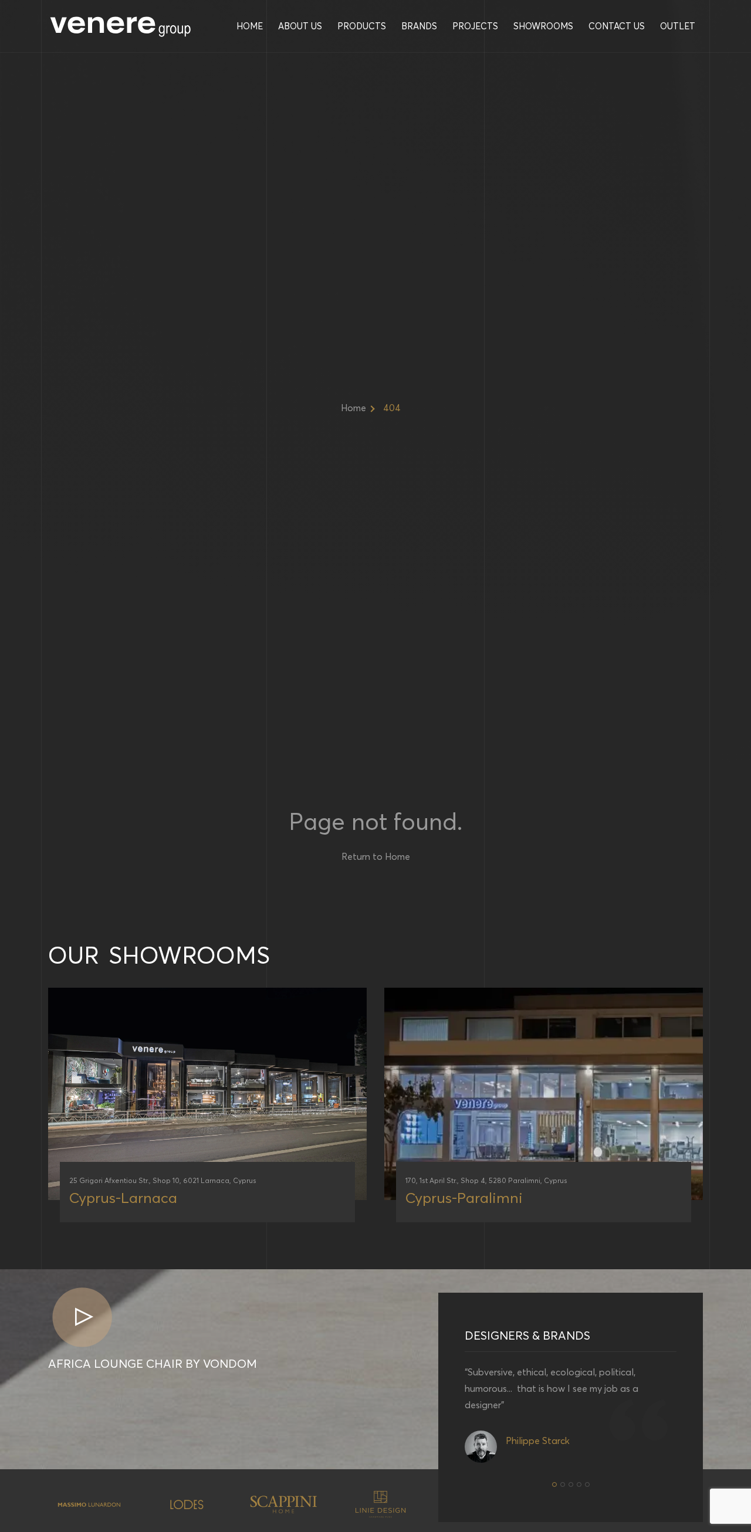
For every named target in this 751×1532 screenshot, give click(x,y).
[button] (554, 1484)
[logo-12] (381, 1504)
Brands (419, 26)
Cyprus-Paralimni (464, 1197)
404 (392, 407)
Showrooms (543, 26)
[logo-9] (90, 1504)
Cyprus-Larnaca (123, 1197)
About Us (300, 26)
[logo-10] (187, 1504)
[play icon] (81, 1318)
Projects (475, 26)
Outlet (677, 26)
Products (361, 26)
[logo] (121, 26)
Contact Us (616, 26)
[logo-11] (284, 1504)
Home (249, 26)
